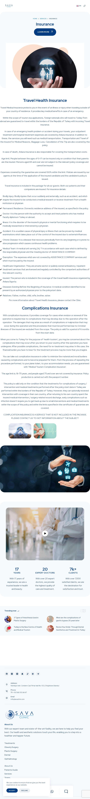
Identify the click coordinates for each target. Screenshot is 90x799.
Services (8, 774)
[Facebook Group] (33, 674)
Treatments (9, 743)
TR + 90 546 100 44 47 (19, 692)
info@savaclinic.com (17, 699)
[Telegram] (38, 674)
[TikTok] (27, 674)
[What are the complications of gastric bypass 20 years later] (50, 619)
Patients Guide (11, 770)
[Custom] (66, 791)
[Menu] (84, 6)
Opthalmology (10, 759)
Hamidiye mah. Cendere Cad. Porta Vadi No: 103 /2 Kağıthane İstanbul (35, 686)
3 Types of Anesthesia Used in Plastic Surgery (26, 619)
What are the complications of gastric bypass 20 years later (68, 619)
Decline (24, 791)
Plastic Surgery (10, 751)
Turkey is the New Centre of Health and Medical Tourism (28, 628)
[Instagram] (12, 674)
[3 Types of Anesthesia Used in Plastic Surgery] (7, 619)
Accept (12, 791)
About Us (8, 766)
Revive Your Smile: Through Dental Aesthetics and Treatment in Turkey (70, 628)
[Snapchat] (22, 674)
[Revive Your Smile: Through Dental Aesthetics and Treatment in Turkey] (50, 628)
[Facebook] (6, 674)
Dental (7, 755)
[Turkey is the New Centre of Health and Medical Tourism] (7, 628)
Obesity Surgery (11, 747)
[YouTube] (17, 674)
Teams (7, 778)
